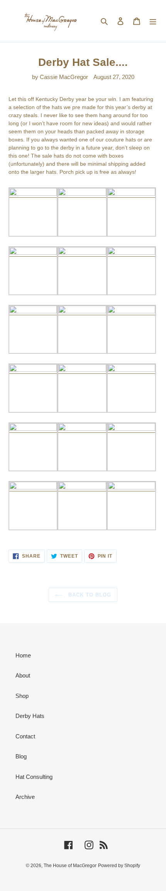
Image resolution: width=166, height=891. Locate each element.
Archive (25, 796)
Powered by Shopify (119, 865)
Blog (21, 756)
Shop (22, 696)
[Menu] (153, 21)
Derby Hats (29, 716)
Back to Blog (89, 595)
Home (23, 655)
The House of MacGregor (70, 865)
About (22, 675)
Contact (25, 736)
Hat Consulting (34, 776)
